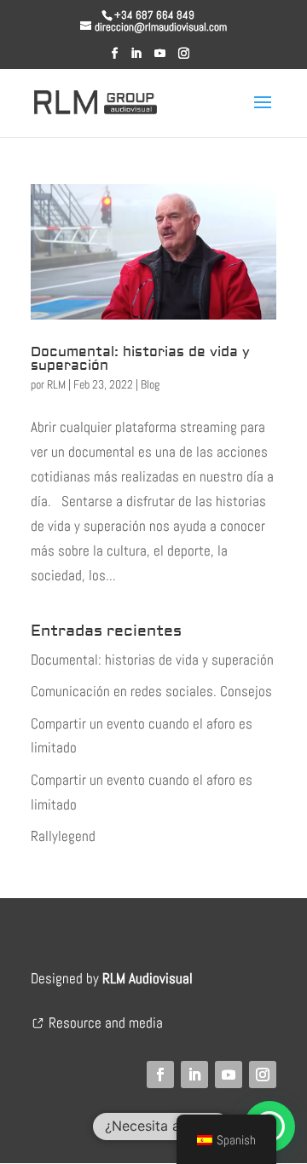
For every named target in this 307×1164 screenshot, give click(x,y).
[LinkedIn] (136, 58)
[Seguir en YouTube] (228, 1074)
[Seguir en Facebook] (160, 1074)
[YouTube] (159, 58)
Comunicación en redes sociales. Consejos (151, 691)
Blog (150, 384)
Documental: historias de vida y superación (140, 358)
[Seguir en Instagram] (262, 1074)
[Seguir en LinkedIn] (194, 1074)
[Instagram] (183, 58)
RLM (56, 384)
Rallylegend (63, 836)
